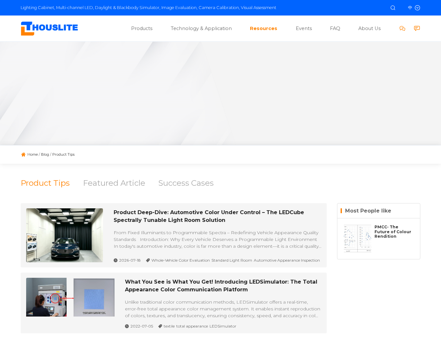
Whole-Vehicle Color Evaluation (180, 260)
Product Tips (45, 183)
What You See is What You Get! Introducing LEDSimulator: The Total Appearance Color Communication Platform (221, 285)
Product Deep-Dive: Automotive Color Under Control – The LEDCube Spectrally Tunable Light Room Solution (209, 216)
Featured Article (114, 183)
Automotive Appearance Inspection (287, 260)
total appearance (192, 326)
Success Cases (186, 183)
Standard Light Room (231, 260)
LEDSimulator (223, 326)
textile (169, 326)
